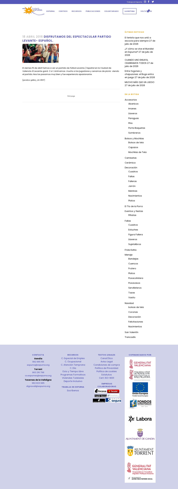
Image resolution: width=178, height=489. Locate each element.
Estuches (133, 229)
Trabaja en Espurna (134, 2)
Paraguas (133, 118)
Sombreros (134, 132)
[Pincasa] (101, 392)
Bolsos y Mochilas (134, 138)
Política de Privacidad (106, 368)
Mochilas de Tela (137, 152)
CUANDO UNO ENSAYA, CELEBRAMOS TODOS (136, 61)
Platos (131, 200)
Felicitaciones (135, 321)
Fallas (131, 176)
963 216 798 (38, 372)
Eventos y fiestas (134, 211)
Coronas (133, 312)
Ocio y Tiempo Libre (73, 371)
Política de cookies (107, 371)
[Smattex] (113, 396)
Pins (130, 123)
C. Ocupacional (73, 361)
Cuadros (133, 171)
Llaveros (132, 113)
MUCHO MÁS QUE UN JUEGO (139, 82)
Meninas (132, 190)
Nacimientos (135, 195)
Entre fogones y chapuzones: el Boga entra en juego (139, 74)
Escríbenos (73, 390)
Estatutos (106, 374)
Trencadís (130, 337)
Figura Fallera (135, 234)
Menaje (128, 254)
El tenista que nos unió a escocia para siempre (138, 39)
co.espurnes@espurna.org (38, 375)
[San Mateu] (99, 402)
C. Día (73, 368)
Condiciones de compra (106, 365)
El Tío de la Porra (134, 206)
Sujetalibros (134, 244)
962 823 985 (38, 383)
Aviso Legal (107, 361)
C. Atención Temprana (73, 365)
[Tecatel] (113, 392)
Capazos (133, 147)
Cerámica (130, 162)
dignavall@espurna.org (38, 386)
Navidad (129, 303)
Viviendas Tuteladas (73, 378)
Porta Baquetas (136, 127)
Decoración (131, 167)
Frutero (132, 268)
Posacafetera (135, 278)
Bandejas (133, 258)
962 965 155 (38, 361)
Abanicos (133, 103)
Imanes (132, 108)
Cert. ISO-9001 (106, 378)
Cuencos (133, 263)
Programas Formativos (73, 374)
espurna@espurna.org (38, 364)
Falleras (132, 181)
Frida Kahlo (131, 249)
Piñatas (132, 215)
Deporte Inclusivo (73, 381)
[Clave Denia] (101, 396)
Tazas (131, 292)
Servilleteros (135, 287)
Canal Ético (107, 358)
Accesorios (131, 99)
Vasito (131, 297)
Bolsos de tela (136, 142)
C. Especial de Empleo (73, 358)
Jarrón (131, 186)
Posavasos (134, 282)
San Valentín (131, 332)
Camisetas (131, 157)
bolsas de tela (136, 307)
